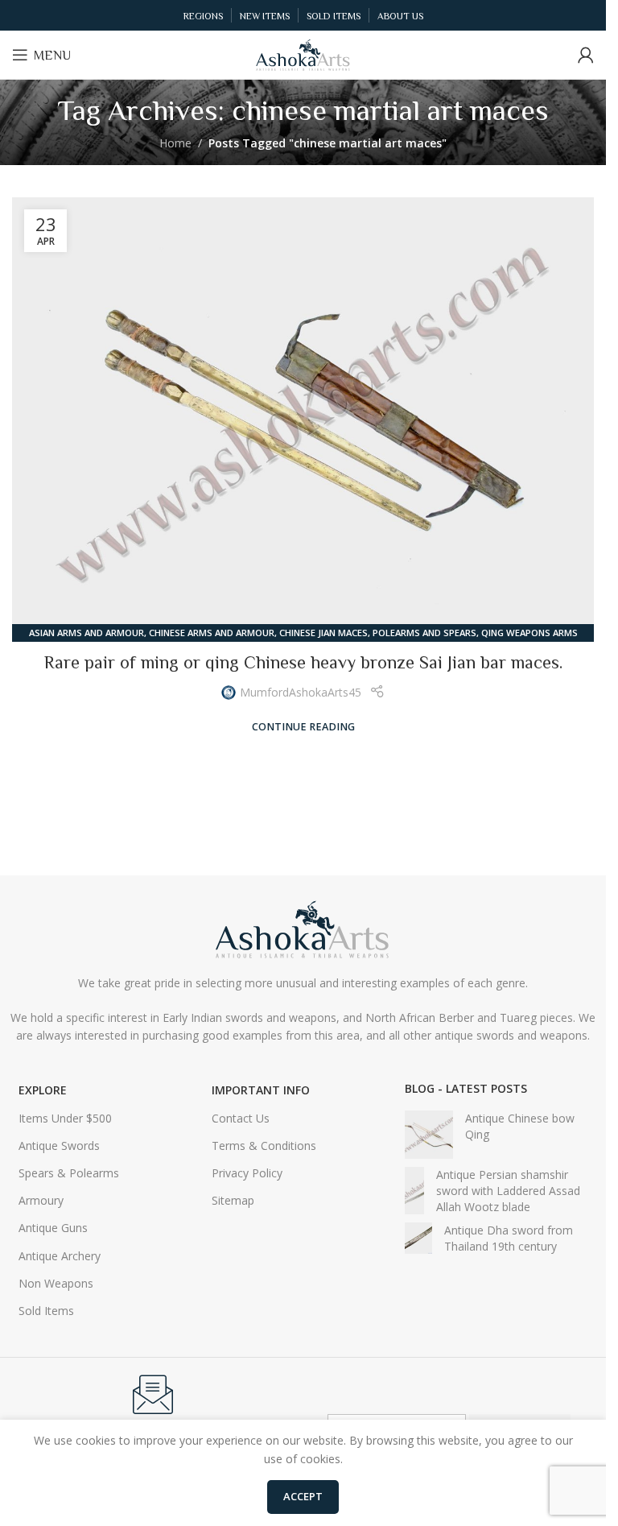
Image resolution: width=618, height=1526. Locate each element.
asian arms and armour (86, 633)
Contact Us (241, 1118)
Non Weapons (56, 1283)
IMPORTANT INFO (261, 1090)
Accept (303, 1496)
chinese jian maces (323, 633)
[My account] (586, 55)
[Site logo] (303, 53)
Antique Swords (59, 1145)
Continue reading (303, 727)
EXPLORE (43, 1090)
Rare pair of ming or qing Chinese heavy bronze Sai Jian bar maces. (303, 662)
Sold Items (46, 1310)
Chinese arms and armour (211, 633)
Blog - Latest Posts (466, 1088)
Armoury (41, 1200)
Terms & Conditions (264, 1145)
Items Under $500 (65, 1118)
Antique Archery (60, 1255)
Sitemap (233, 1200)
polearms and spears (424, 633)
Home (175, 143)
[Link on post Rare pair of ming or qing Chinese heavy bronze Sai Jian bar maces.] (303, 415)
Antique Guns (53, 1227)
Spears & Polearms (69, 1173)
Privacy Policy (247, 1173)
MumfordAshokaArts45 (300, 692)
